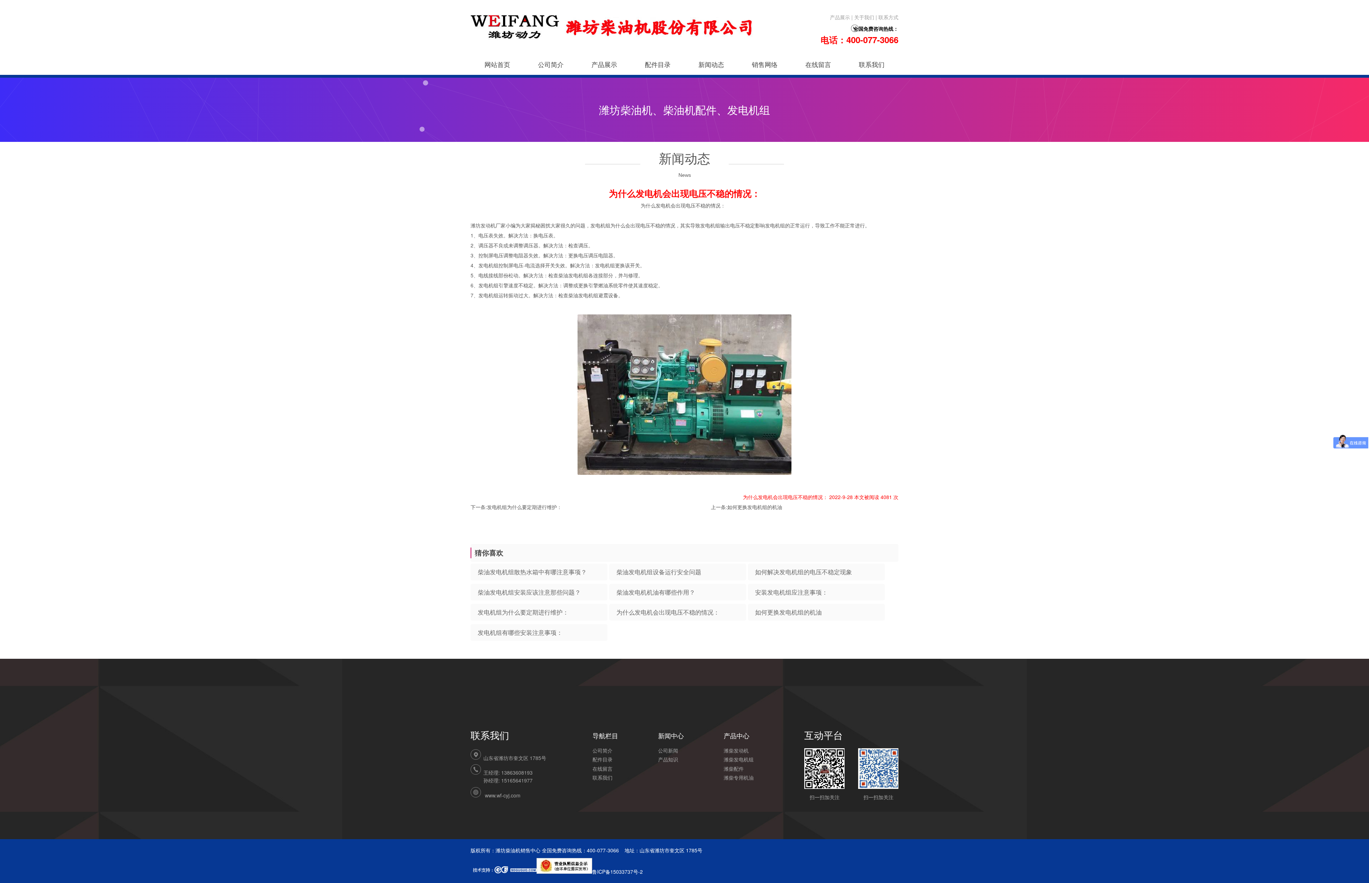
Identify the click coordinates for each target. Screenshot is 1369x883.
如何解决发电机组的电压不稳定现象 (803, 572)
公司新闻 (668, 750)
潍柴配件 (734, 768)
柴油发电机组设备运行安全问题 (658, 572)
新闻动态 (711, 64)
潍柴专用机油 (739, 777)
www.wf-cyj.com (503, 795)
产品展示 (840, 17)
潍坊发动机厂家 (488, 225)
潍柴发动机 (736, 750)
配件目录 (658, 64)
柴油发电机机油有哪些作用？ (655, 592)
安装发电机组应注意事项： (791, 592)
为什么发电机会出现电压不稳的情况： (667, 612)
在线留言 (818, 64)
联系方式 (888, 17)
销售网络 (765, 64)
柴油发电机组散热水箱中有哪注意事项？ (532, 572)
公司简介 (551, 64)
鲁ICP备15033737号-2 (617, 871)
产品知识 (668, 759)
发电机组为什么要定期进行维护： (524, 506)
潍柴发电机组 (739, 759)
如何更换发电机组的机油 (754, 506)
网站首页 (497, 64)
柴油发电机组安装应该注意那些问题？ (529, 592)
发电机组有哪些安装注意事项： (520, 632)
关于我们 (864, 17)
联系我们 (872, 64)
